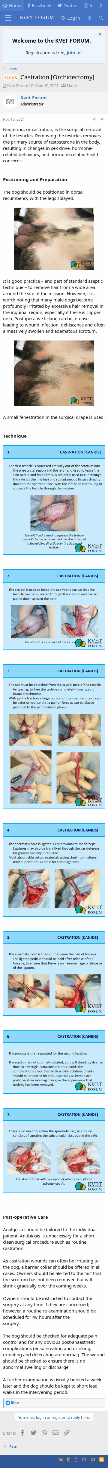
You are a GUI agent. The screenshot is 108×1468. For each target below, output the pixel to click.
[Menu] (8, 18)
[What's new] (89, 18)
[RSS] (101, 1459)
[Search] (101, 18)
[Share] (94, 119)
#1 (102, 119)
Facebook (42, 5)
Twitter (71, 5)
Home (15, 5)
